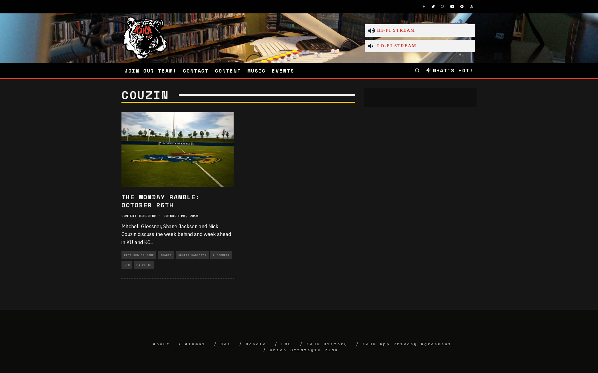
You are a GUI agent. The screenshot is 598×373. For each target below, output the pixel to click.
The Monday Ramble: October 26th (160, 201)
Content (228, 70)
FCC (286, 344)
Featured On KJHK (139, 255)
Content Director (138, 216)
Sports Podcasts (192, 255)
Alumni (195, 344)
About (161, 344)
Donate (256, 344)
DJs (226, 344)
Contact (196, 70)
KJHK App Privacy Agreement (407, 344)
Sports (166, 255)
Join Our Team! (151, 70)
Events (283, 70)
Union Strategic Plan (304, 349)
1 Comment (221, 255)
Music (256, 70)
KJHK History (327, 344)
